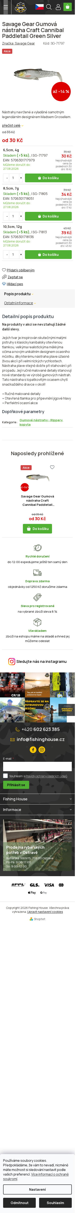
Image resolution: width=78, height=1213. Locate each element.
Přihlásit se (16, 785)
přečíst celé (11, 125)
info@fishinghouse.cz (41, 739)
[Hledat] (49, 7)
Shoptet (39, 919)
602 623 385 (41, 729)
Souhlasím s (38, 776)
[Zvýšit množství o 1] (21, 177)
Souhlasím (55, 1203)
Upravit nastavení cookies (45, 912)
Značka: (18, 43)
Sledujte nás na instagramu (41, 661)
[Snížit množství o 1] (7, 177)
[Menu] (5, 7)
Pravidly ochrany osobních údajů (46, 776)
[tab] (22, 303)
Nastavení (37, 1189)
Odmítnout (19, 1203)
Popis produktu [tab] (17, 293)
